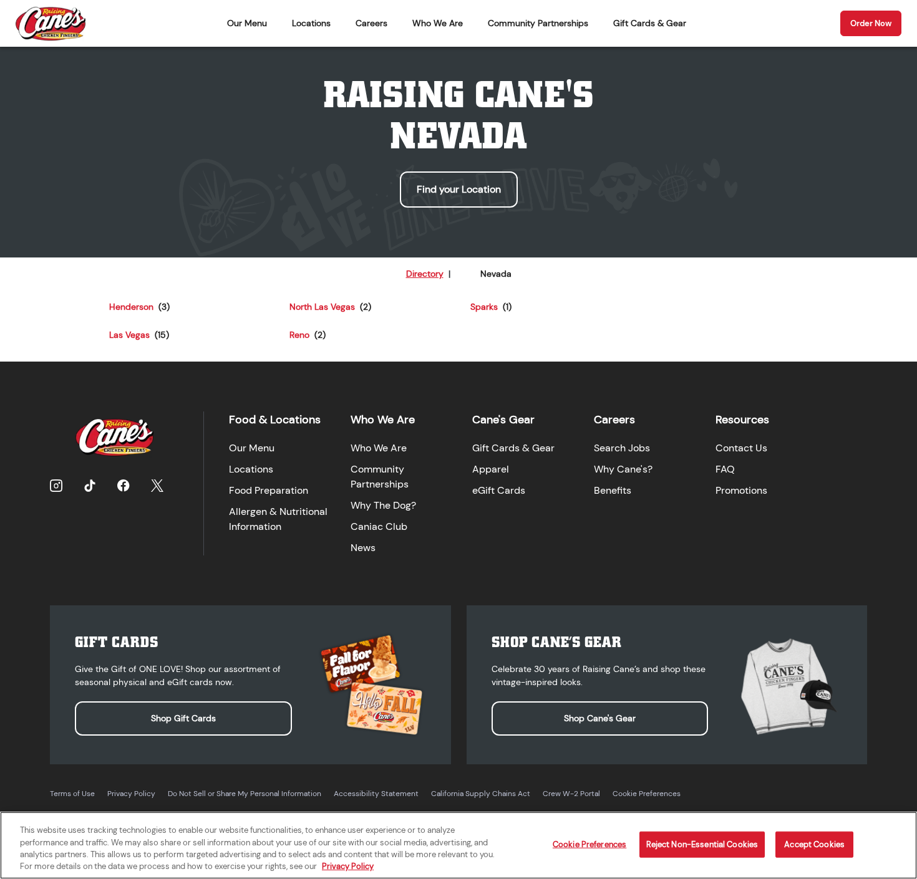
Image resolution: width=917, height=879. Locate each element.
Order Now (870, 23)
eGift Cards (498, 490)
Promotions (741, 490)
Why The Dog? (383, 505)
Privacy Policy (131, 793)
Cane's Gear (503, 419)
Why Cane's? (623, 469)
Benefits (612, 490)
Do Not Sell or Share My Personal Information (244, 793)
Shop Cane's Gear (600, 718)
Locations (311, 23)
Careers (371, 23)
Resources (742, 419)
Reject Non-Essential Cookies (702, 844)
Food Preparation (268, 490)
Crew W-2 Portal (571, 793)
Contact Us (741, 447)
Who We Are (437, 23)
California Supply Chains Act (480, 793)
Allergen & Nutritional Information (278, 519)
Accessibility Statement (376, 793)
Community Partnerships (538, 23)
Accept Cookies (814, 844)
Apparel (490, 469)
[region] (458, 845)
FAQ (725, 469)
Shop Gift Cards (183, 718)
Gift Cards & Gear (649, 23)
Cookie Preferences (647, 793)
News (363, 547)
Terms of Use (72, 793)
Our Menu (247, 23)
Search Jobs (622, 447)
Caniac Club (379, 526)
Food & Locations (275, 419)
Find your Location (459, 189)
